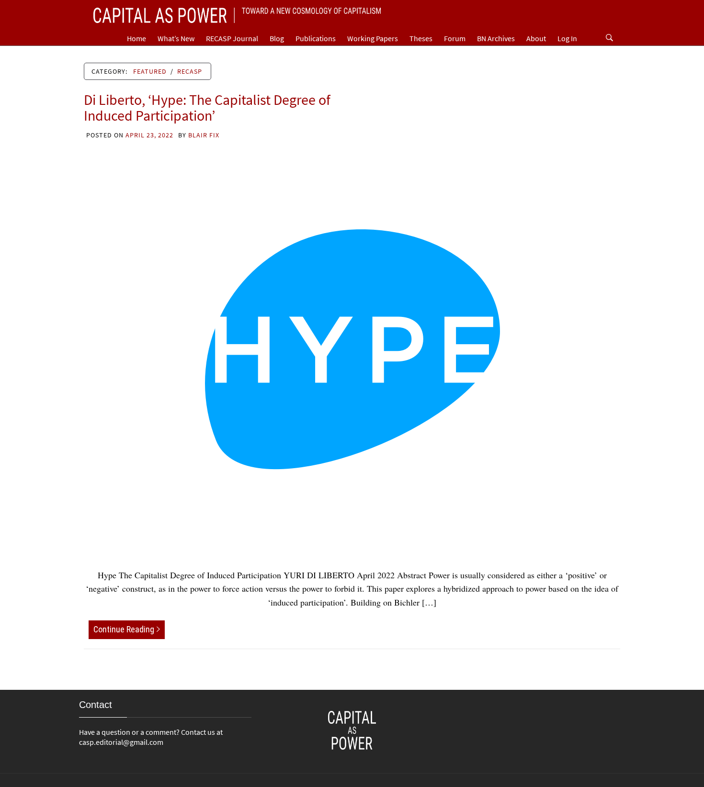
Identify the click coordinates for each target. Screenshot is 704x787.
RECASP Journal (232, 38)
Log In (567, 38)
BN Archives (496, 38)
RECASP (189, 71)
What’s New (176, 38)
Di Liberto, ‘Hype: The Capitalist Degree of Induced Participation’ (207, 107)
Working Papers (372, 38)
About (536, 38)
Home (136, 38)
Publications (315, 38)
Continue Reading (123, 629)
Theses (420, 38)
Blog (277, 38)
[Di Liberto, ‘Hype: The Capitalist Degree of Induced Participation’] (352, 348)
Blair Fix (203, 135)
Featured (150, 71)
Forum (455, 38)
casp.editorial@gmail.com (121, 742)
